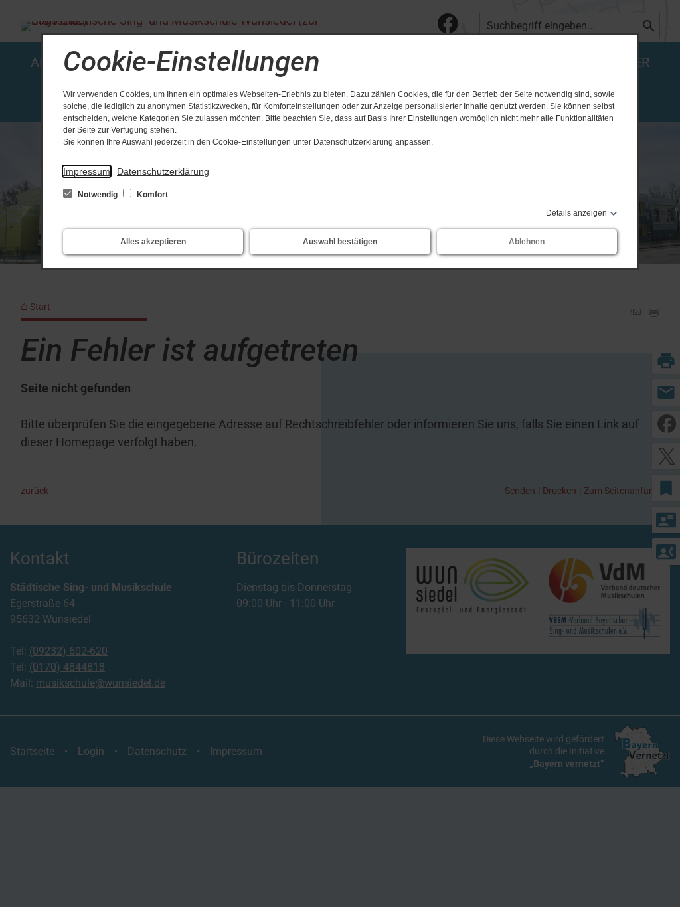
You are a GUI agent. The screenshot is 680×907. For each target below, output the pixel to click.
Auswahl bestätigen (340, 241)
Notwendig (98, 194)
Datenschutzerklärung (163, 171)
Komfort (151, 194)
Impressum (86, 171)
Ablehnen (527, 241)
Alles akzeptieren (153, 241)
